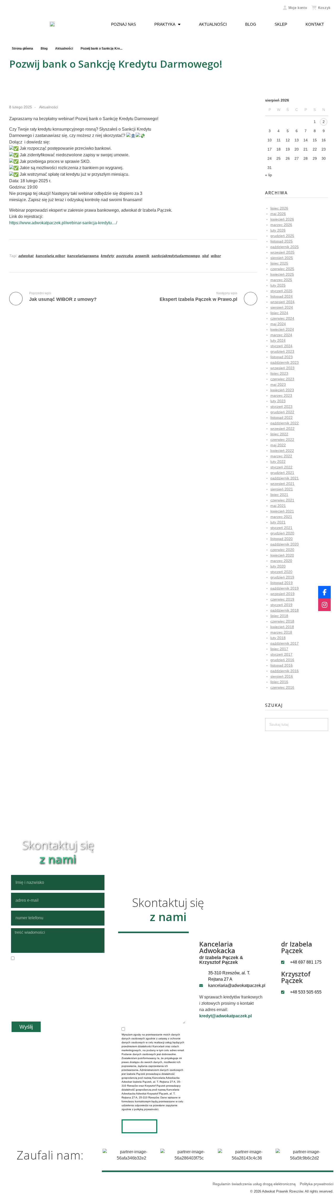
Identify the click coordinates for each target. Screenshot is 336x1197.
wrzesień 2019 (282, 594)
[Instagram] (324, 604)
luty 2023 (278, 401)
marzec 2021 (281, 517)
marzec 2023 (281, 395)
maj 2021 (278, 506)
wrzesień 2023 (282, 368)
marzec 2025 (281, 280)
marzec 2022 (281, 456)
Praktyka (164, 24)
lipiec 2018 (279, 616)
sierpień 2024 (281, 307)
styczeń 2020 (281, 572)
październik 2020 (284, 544)
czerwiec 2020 (282, 550)
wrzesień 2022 (282, 428)
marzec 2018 (281, 632)
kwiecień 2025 (282, 274)
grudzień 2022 (282, 412)
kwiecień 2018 (282, 627)
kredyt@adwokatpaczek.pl (225, 1016)
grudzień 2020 (282, 533)
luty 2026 (278, 230)
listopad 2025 (281, 241)
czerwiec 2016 (282, 687)
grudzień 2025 (282, 236)
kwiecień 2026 (282, 219)
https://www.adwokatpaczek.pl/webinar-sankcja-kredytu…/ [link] (63, 223)
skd (205, 256)
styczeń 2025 (281, 291)
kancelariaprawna (83, 256)
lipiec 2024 (279, 313)
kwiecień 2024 (282, 329)
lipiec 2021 (279, 495)
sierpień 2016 (281, 676)
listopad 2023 (281, 357)
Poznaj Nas (123, 24)
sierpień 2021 (281, 489)
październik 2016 (284, 671)
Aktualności (213, 24)
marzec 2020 (281, 561)
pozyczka (124, 256)
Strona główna (22, 48)
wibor (216, 256)
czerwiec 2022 (282, 439)
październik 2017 (284, 643)
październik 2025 (284, 247)
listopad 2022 (281, 417)
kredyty (107, 256)
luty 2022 (278, 461)
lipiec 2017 (279, 649)
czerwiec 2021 (282, 500)
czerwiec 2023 (282, 379)
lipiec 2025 (279, 263)
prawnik (142, 256)
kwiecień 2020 (282, 555)
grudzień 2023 (282, 351)
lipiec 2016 (279, 682)
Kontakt (315, 24)
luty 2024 (278, 340)
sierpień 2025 (281, 258)
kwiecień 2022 (282, 450)
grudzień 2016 (282, 660)
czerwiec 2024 (282, 318)
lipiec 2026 (279, 208)
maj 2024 (278, 324)
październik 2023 (284, 362)
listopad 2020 (281, 539)
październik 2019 (284, 588)
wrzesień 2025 (282, 252)
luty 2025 (278, 285)
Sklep (281, 24)
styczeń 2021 (281, 528)
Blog (250, 24)
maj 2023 (278, 384)
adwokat (26, 256)
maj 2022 (278, 445)
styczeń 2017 (281, 654)
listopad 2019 (281, 583)
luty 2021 (278, 522)
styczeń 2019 (281, 605)
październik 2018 (284, 610)
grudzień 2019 (282, 577)
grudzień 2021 (282, 473)
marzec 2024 (281, 335)
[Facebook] (324, 592)
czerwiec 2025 (282, 269)
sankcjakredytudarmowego (175, 256)
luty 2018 (278, 638)
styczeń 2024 (281, 346)
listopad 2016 (281, 665)
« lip (268, 175)
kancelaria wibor (50, 256)
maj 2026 (278, 214)
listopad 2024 (281, 296)
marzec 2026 (281, 225)
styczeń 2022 (281, 467)
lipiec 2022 (279, 434)
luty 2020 (278, 566)
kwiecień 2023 (282, 390)
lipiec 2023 (279, 373)
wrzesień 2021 (282, 484)
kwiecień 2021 (282, 511)
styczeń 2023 (281, 406)
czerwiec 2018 (282, 621)
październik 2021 (284, 478)
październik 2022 (284, 423)
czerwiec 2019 (282, 599)
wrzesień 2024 (282, 302)
